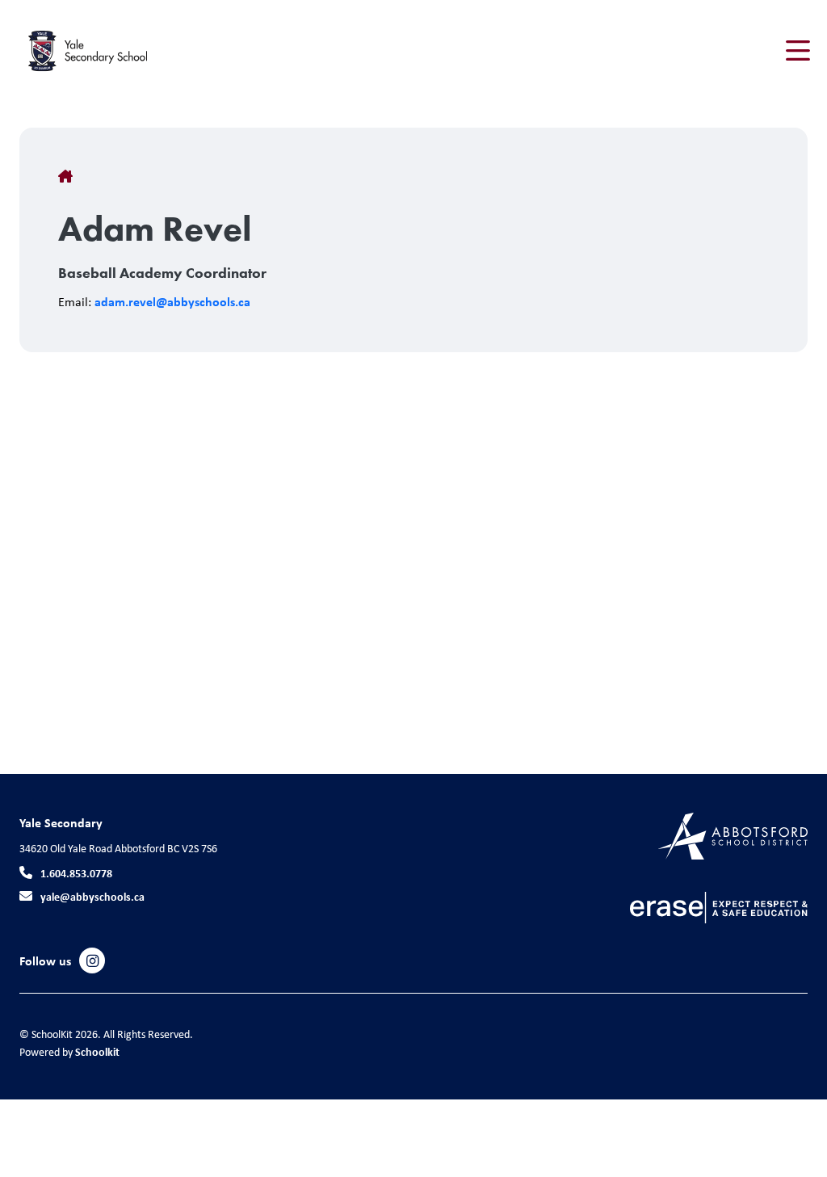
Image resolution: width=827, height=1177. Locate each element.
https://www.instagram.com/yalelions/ (92, 961)
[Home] (116, 51)
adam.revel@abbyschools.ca (172, 301)
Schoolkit (97, 1051)
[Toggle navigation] (797, 51)
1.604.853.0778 (76, 873)
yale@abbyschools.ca (92, 896)
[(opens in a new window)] (733, 834)
